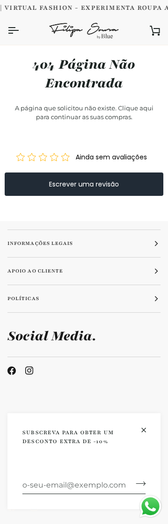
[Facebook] (11, 370)
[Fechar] (148, 430)
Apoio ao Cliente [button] (35, 270)
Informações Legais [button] (40, 243)
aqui (147, 108)
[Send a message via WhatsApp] (150, 506)
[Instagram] (29, 370)
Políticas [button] (23, 298)
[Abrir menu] (21, 30)
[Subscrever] (138, 483)
